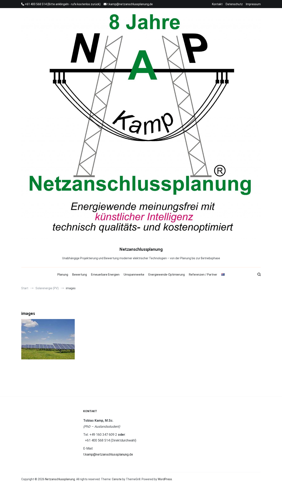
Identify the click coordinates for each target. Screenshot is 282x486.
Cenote (117, 479)
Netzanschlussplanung (141, 249)
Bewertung (79, 274)
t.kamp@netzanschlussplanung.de (108, 454)
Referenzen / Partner (203, 274)
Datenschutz (234, 4)
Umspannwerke (134, 274)
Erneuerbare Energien (105, 274)
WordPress (165, 479)
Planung (62, 274)
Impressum (253, 4)
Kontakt (217, 4)
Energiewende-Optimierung (166, 274)
